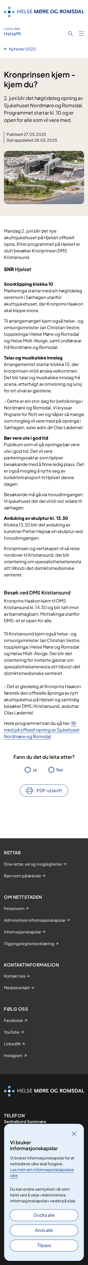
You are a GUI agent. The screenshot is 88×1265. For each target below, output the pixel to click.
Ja (35, 769)
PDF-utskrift (49, 790)
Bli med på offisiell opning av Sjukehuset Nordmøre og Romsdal (42, 729)
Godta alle (44, 1215)
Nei (59, 769)
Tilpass (44, 1245)
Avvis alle (44, 1230)
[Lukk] (74, 1133)
